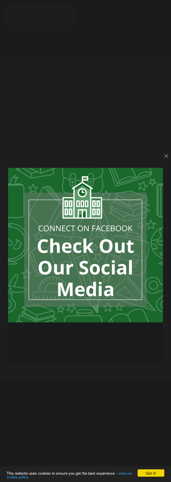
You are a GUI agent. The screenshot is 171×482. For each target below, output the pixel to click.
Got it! (151, 473)
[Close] (166, 156)
